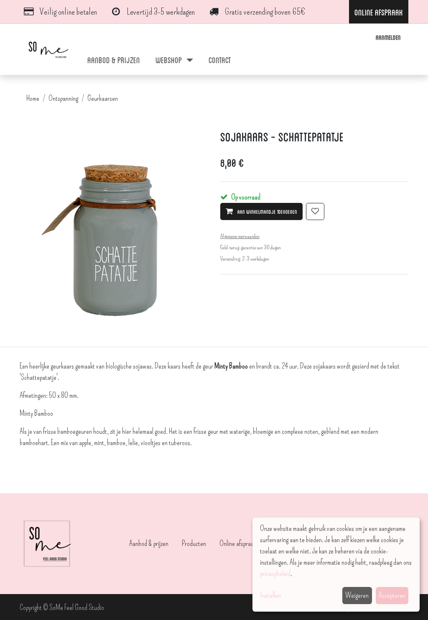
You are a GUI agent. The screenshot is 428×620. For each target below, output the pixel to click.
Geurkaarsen (102, 98)
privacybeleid (275, 573)
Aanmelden (388, 37)
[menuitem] (114, 59)
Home (32, 98)
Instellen (270, 595)
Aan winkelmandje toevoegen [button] (266, 211)
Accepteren (392, 595)
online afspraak (378, 11)
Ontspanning (63, 98)
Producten (194, 543)
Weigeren (357, 595)
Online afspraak (237, 543)
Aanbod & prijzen (148, 543)
